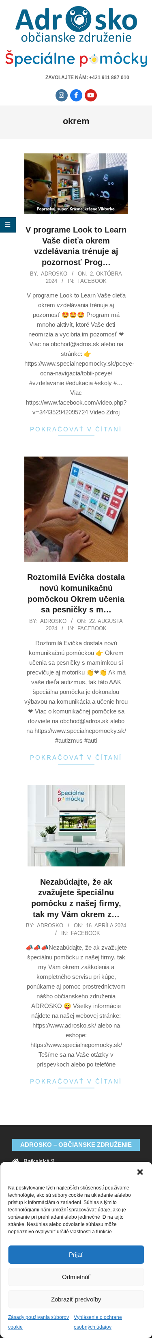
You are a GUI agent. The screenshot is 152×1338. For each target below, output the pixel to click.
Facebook (92, 281)
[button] (140, 1172)
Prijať (76, 1254)
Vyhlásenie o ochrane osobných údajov (98, 1322)
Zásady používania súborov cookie (38, 1322)
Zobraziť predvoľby (76, 1299)
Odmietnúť (76, 1276)
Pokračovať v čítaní (76, 429)
